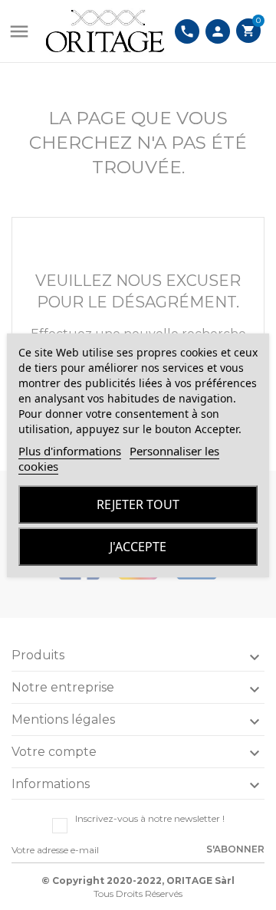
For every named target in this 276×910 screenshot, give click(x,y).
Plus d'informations (69, 450)
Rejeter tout (138, 504)
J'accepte (138, 546)
